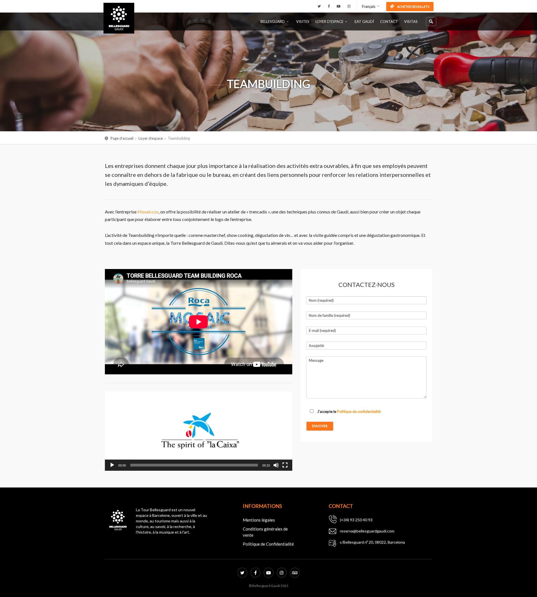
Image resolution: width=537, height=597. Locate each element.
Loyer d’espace (329, 21)
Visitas (411, 21)
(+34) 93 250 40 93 (356, 519)
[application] (198, 431)
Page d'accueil (121, 138)
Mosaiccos (148, 211)
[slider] (194, 465)
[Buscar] (431, 21)
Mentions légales (259, 519)
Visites (302, 21)
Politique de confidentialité (359, 411)
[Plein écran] (285, 465)
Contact (389, 21)
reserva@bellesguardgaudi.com (367, 531)
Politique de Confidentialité (268, 543)
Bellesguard (272, 21)
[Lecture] (112, 465)
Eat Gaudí (364, 21)
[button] (198, 431)
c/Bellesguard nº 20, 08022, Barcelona (372, 542)
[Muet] (276, 465)
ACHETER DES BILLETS (413, 6)
